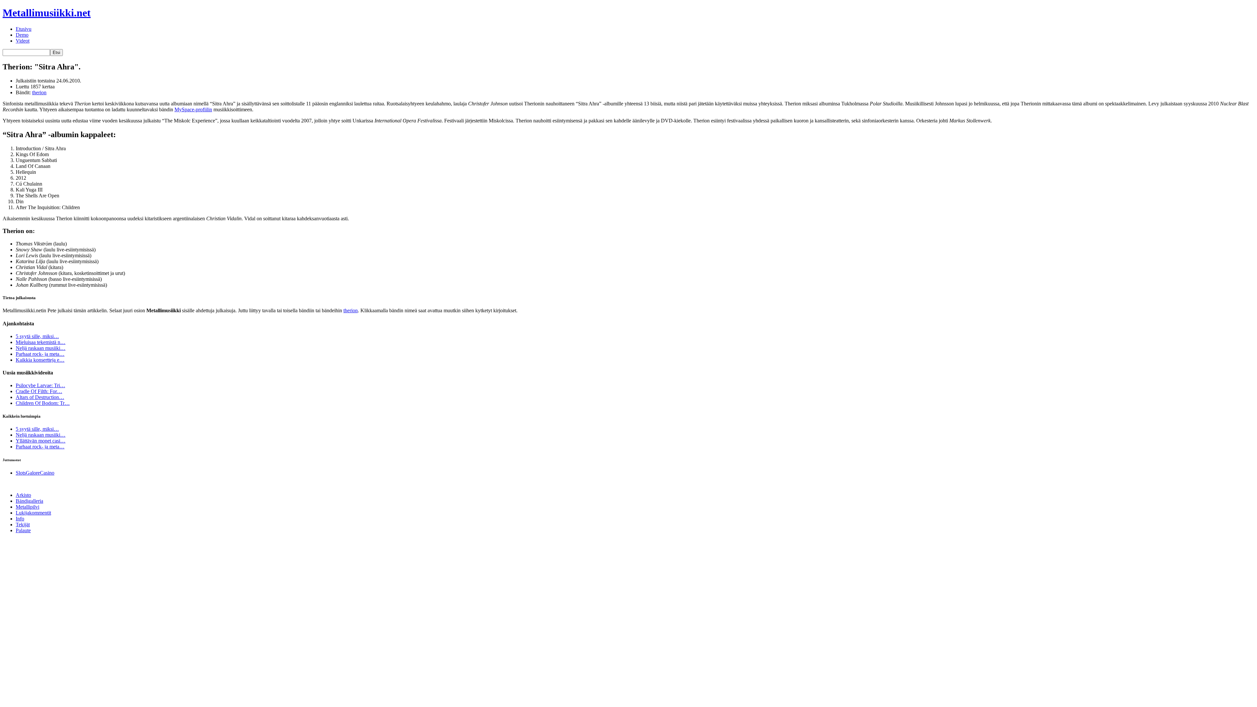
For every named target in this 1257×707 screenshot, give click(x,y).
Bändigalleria (29, 501)
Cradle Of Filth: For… (39, 391)
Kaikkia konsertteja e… (40, 360)
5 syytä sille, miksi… (37, 336)
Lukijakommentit (33, 513)
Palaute (23, 530)
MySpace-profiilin (193, 109)
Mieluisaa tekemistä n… (40, 342)
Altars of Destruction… (40, 397)
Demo (22, 35)
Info (20, 518)
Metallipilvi (27, 507)
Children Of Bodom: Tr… (43, 403)
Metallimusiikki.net (47, 13)
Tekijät (23, 524)
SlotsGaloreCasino (35, 473)
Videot (22, 41)
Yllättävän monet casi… (40, 441)
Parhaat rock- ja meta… (40, 354)
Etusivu (23, 29)
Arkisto (23, 495)
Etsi (56, 52)
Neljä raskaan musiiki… (40, 348)
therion (39, 92)
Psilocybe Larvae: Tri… (40, 385)
